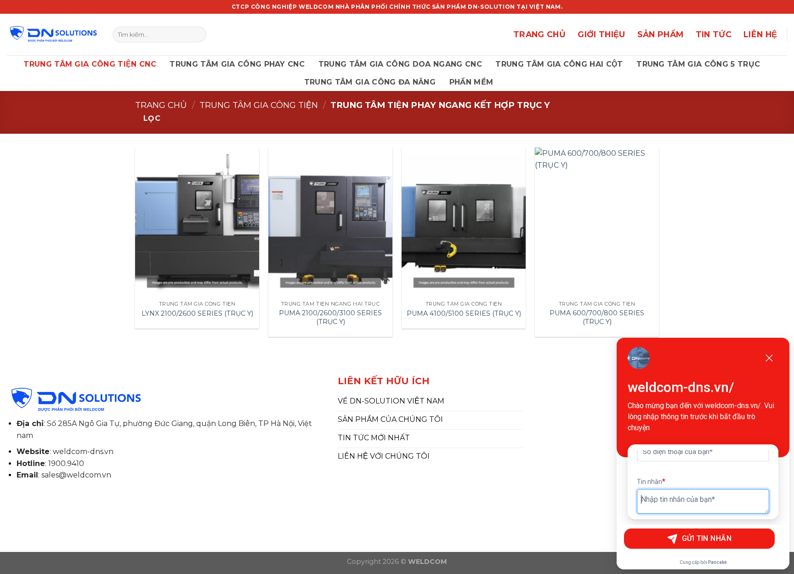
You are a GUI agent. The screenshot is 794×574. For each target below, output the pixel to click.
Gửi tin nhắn (707, 538)
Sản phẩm (660, 34)
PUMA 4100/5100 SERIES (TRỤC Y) (464, 313)
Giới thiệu (601, 34)
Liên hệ (760, 34)
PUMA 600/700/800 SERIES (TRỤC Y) (597, 317)
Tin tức (714, 34)
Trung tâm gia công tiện (258, 105)
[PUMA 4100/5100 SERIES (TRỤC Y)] (464, 222)
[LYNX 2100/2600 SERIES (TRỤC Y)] (197, 222)
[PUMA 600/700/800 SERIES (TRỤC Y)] (597, 222)
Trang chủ (161, 105)
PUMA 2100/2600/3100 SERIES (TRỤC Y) (330, 317)
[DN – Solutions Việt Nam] (53, 34)
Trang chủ (539, 34)
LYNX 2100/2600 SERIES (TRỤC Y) (197, 313)
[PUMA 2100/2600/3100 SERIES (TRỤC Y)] (330, 222)
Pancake (717, 562)
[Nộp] (197, 34)
